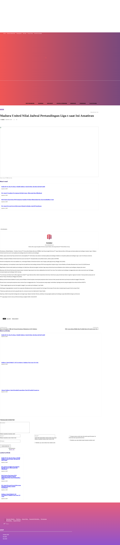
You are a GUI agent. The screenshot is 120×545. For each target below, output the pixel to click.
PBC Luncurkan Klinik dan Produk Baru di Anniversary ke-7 (81, 329)
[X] (40, 58)
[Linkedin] (86, 123)
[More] (96, 123)
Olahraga (1, 109)
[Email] (91, 123)
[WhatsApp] (81, 123)
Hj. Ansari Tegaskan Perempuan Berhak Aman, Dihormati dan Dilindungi (21, 193)
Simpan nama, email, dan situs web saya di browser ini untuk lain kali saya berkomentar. (82, 437)
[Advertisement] (60, 91)
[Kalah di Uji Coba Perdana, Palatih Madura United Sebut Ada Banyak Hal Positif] (87, 347)
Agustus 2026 (6, 534)
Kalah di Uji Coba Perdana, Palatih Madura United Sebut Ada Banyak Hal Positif (23, 186)
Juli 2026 (5, 536)
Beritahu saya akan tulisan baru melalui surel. (45, 442)
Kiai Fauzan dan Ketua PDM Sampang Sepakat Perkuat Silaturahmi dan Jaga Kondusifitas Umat (27, 199)
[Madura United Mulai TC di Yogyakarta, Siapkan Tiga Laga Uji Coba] (87, 374)
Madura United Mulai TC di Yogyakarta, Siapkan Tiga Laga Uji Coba (19, 362)
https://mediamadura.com (49, 244)
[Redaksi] (49, 237)
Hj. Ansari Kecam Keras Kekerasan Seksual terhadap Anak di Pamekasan (21, 206)
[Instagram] (37, 58)
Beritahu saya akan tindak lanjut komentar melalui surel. (82, 440)
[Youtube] (43, 58)
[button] (45, 57)
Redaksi (2, 119)
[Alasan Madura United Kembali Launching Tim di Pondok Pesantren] (87, 402)
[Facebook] (35, 58)
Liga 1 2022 (9, 318)
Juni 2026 (5, 538)
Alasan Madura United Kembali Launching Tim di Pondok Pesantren (20, 390)
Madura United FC (15, 318)
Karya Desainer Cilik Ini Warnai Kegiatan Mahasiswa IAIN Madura (18, 329)
